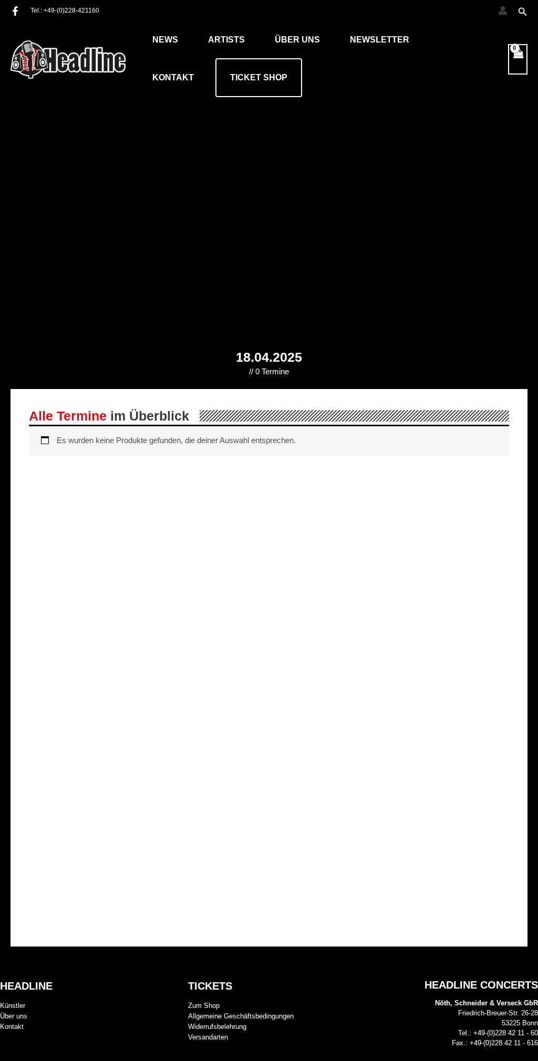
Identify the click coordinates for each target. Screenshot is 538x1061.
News (165, 39)
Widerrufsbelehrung (217, 1027)
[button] (522, 12)
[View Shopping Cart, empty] (518, 59)
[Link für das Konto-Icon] (503, 10)
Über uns (297, 39)
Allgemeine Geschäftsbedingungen (241, 1016)
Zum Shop (204, 1006)
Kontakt (173, 77)
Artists (226, 39)
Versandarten (208, 1037)
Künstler (12, 1006)
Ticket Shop (258, 77)
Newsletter (379, 39)
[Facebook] (15, 11)
